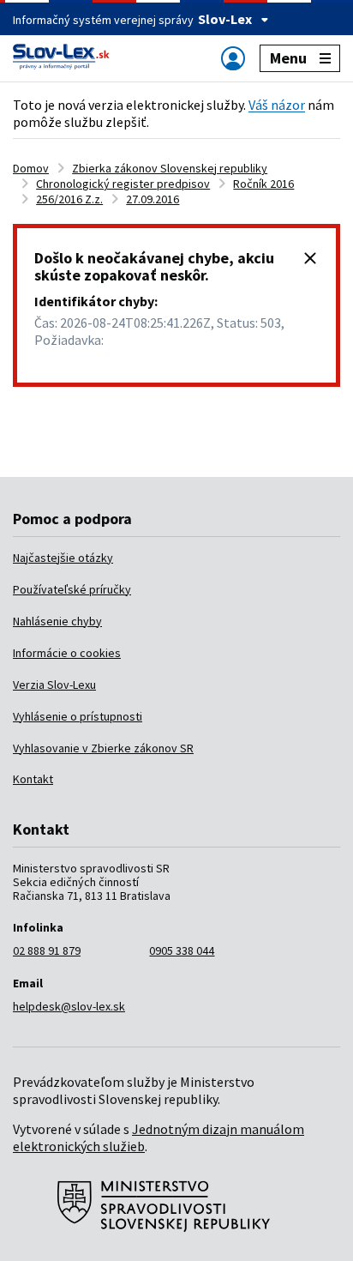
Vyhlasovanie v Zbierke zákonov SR (103, 748)
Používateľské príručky (72, 589)
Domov (31, 168)
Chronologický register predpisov (123, 183)
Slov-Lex (225, 18)
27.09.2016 (152, 199)
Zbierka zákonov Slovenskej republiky (169, 168)
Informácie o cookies (67, 653)
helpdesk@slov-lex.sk (69, 1006)
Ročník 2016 (263, 183)
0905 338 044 (181, 950)
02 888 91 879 (47, 950)
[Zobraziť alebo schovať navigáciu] (233, 58)
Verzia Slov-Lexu (54, 684)
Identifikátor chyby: (96, 301)
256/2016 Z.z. (69, 199)
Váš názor (276, 104)
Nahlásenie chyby (57, 621)
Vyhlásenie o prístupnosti (77, 716)
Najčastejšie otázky (63, 557)
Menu (288, 58)
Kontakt (33, 779)
